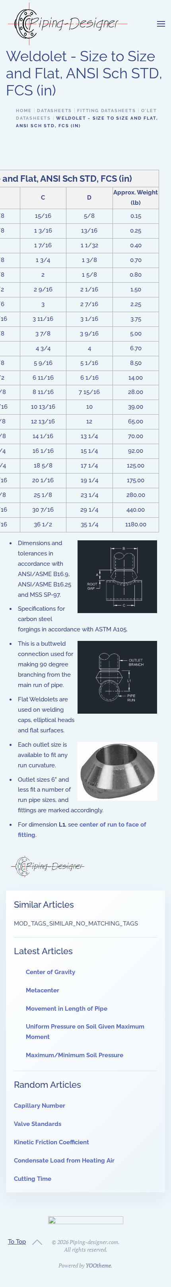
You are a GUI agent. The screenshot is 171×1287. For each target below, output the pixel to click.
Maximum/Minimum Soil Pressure (74, 1055)
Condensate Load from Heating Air (64, 1160)
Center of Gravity (50, 972)
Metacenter (42, 990)
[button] (161, 24)
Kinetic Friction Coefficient (51, 1142)
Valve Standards (37, 1124)
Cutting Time (32, 1178)
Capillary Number (39, 1105)
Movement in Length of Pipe (66, 1008)
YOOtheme (98, 1265)
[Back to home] (67, 24)
